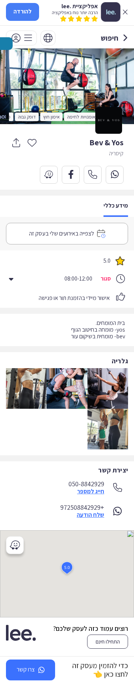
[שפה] (48, 38)
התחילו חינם (108, 641)
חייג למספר (90, 491)
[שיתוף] (16, 142)
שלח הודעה (90, 515)
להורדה (22, 11)
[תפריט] (21, 38)
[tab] (115, 206)
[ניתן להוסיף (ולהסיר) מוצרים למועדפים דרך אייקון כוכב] (32, 142)
